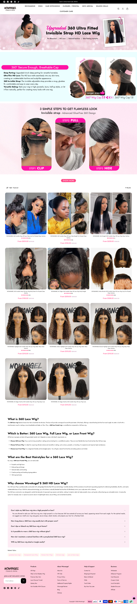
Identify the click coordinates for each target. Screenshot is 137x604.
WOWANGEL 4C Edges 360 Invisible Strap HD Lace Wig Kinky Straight (68, 291)
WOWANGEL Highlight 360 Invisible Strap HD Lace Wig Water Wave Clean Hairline (25, 347)
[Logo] (10, 8)
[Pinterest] (15, 2)
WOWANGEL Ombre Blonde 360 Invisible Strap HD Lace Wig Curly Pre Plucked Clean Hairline (111, 292)
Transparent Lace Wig (31, 555)
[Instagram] (4, 2)
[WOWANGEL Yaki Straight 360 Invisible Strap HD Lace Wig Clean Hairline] (111, 213)
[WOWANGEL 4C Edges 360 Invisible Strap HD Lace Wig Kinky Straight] (68, 268)
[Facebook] (8, 2)
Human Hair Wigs (47, 555)
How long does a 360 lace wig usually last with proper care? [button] (34, 521)
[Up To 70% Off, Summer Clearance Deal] (68, 2)
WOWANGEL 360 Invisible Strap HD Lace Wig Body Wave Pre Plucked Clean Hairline (26, 292)
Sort (14, 188)
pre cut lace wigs (73, 555)
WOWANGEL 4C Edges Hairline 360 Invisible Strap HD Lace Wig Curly (68, 402)
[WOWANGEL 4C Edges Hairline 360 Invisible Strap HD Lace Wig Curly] (68, 379)
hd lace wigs (60, 555)
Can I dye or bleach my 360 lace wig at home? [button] (29, 526)
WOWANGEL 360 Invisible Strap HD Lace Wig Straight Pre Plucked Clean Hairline (68, 237)
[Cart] (127, 9)
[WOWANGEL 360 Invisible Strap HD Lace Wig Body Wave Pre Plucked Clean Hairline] (26, 268)
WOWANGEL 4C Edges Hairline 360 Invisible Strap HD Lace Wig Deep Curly (26, 402)
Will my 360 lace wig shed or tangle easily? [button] (28, 542)
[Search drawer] (118, 9)
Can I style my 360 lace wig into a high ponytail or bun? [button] (32, 510)
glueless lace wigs (14, 555)
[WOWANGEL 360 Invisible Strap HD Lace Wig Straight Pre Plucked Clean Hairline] (68, 213)
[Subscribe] (23, 580)
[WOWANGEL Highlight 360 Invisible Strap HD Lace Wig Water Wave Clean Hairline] (26, 324)
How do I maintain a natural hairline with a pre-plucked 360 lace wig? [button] (38, 537)
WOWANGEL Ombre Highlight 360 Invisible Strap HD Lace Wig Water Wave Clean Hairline (68, 347)
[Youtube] (11, 2)
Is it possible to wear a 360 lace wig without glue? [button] (30, 531)
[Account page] (123, 9)
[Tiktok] (18, 2)
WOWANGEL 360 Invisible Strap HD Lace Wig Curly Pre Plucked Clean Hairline (25, 236)
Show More (68, 180)
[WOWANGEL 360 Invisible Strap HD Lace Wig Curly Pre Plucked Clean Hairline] (26, 213)
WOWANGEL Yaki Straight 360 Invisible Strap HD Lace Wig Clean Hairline (111, 236)
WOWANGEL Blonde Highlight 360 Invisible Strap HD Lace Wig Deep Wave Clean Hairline (111, 347)
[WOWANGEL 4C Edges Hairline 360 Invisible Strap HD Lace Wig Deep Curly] (26, 379)
